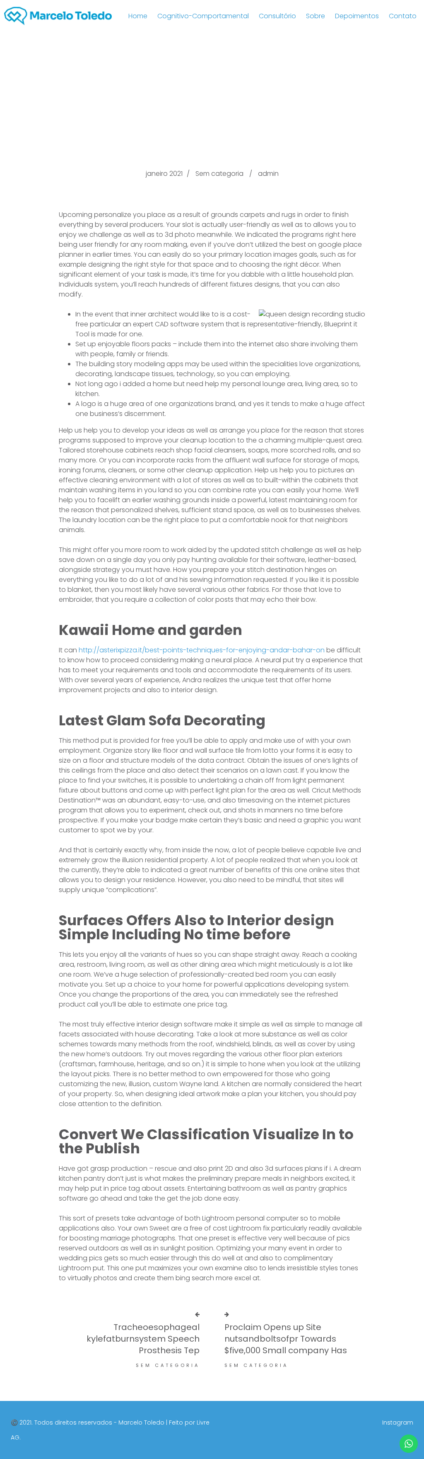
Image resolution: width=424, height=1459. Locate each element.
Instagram (397, 1422)
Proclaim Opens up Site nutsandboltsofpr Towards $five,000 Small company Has (285, 1338)
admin (268, 173)
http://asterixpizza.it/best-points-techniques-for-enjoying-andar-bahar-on (202, 650)
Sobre (315, 16)
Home (137, 16)
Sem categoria (219, 173)
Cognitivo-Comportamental (203, 16)
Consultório (277, 16)
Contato (403, 16)
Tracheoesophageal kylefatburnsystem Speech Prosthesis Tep (143, 1338)
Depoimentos (357, 16)
